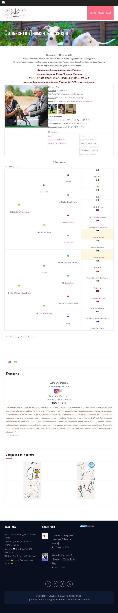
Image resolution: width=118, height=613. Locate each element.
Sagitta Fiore (69, 283)
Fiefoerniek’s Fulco (99, 217)
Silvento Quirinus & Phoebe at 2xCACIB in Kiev (63, 559)
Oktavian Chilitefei (68, 222)
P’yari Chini (69, 242)
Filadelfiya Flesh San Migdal (97, 227)
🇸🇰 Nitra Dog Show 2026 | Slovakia (20, 556)
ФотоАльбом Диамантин (81, 101)
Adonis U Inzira (98, 237)
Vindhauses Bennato (99, 298)
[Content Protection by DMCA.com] (87, 526)
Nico (46, 192)
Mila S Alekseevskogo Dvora (21, 293)
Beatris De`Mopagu (45, 313)
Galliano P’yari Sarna (21, 212)
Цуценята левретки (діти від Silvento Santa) (62, 539)
